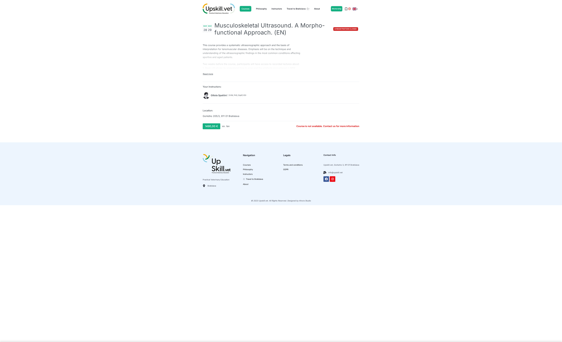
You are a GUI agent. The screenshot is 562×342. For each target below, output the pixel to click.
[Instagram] (332, 179)
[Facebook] (326, 179)
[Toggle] (208, 74)
